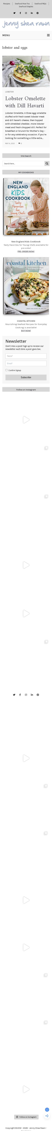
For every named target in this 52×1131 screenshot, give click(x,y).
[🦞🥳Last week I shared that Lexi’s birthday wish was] (26, 613)
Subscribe (26, 377)
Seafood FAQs (40, 4)
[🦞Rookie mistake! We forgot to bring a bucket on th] (26, 565)
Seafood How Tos (22, 4)
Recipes (6, 4)
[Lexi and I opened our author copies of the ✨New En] (26, 419)
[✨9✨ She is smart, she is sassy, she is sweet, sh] (26, 661)
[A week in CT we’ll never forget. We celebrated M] (26, 468)
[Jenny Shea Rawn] (26, 24)
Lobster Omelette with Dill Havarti (25, 102)
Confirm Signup (14, 370)
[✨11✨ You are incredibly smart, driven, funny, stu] (26, 516)
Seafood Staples (26, 6)
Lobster (9, 92)
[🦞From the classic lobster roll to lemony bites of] (26, 1042)
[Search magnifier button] (46, 163)
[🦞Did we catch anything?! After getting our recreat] (26, 1089)
